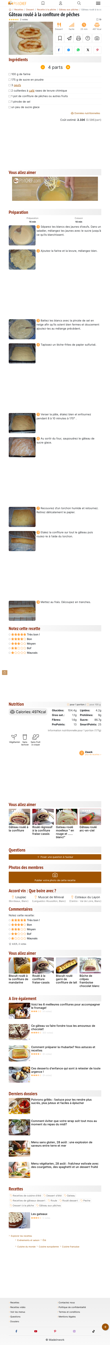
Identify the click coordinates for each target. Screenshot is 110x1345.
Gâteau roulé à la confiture (18, 828)
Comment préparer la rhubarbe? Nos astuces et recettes (63, 1048)
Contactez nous (67, 1302)
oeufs (17, 85)
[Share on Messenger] (68, 50)
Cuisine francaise (70, 1246)
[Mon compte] (61, 3)
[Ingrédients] (4, 672)
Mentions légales (67, 1316)
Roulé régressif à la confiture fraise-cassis (42, 830)
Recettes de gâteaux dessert (29, 1200)
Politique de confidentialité (72, 1307)
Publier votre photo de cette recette (55, 880)
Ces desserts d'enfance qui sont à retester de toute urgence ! (65, 1070)
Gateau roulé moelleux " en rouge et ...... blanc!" (65, 832)
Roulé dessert (70, 1200)
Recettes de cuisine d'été (27, 1195)
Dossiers (14, 1321)
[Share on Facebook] (59, 50)
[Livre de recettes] (43, 3)
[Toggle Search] (79, 3)
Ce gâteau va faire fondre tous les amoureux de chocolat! (63, 1027)
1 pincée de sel (20, 101)
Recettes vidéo (17, 1307)
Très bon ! (33, 634)
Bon (29, 639)
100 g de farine (20, 74)
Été (44, 1240)
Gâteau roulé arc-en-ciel (88, 828)
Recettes (14, 1302)
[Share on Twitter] (88, 50)
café (31, 90)
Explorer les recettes (21, 1236)
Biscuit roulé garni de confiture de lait (66, 979)
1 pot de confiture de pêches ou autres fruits (39, 96)
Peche (86, 1200)
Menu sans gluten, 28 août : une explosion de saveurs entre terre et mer (61, 1144)
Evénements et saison (28, 1240)
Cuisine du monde (26, 1246)
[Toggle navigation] (98, 3)
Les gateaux (39, 1214)
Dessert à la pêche (23, 1205)
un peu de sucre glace (25, 107)
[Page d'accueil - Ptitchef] (10, 9)
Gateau (71, 1195)
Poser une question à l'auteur (56, 857)
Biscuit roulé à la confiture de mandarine (18, 979)
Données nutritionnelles (87, 113)
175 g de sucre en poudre (27, 79)
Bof (28, 648)
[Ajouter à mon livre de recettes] (59, 38)
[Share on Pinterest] (97, 50)
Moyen (31, 643)
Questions (15, 1316)
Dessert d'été (54, 1195)
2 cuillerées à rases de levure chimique (39, 90)
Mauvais (32, 652)
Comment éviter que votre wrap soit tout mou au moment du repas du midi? (64, 1122)
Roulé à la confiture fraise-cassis (41, 979)
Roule (54, 1200)
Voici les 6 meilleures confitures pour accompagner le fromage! (65, 1006)
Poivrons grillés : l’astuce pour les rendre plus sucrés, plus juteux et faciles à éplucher (61, 1101)
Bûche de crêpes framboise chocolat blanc (90, 981)
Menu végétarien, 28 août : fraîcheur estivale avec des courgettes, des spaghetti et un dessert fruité (65, 1165)
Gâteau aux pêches (50, 1205)
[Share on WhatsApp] (78, 50)
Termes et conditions (69, 1312)
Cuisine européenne (49, 1246)
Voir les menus (17, 1312)
